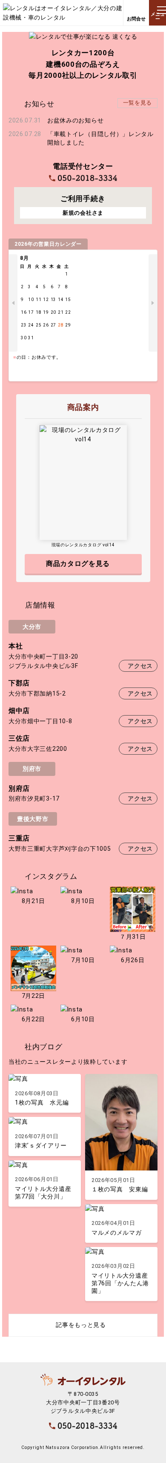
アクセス (140, 665)
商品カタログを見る (78, 564)
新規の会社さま (83, 213)
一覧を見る (137, 102)
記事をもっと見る (81, 1324)
